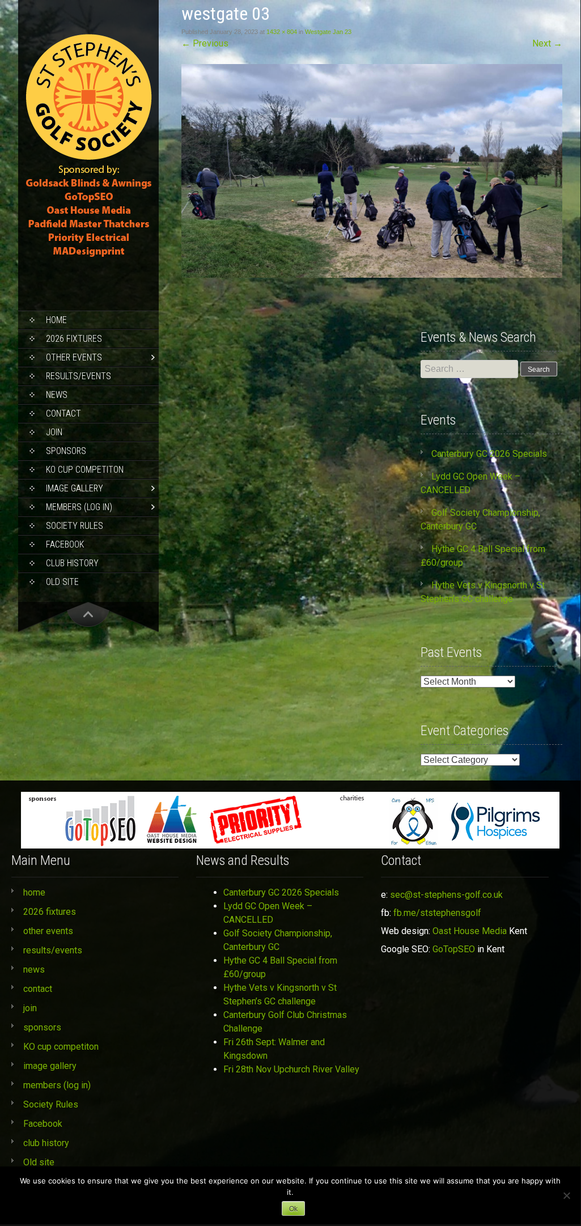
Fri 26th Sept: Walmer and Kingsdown (274, 1049)
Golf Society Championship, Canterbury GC (277, 940)
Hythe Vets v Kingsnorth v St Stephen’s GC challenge (280, 994)
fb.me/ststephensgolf (437, 912)
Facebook (65, 544)
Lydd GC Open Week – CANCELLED (267, 913)
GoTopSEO (453, 949)
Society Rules (74, 525)
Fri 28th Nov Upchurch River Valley (291, 1069)
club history (72, 563)
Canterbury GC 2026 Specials (489, 453)
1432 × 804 (281, 31)
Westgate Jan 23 (328, 31)
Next (547, 43)
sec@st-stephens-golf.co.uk (446, 894)
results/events (78, 376)
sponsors (66, 451)
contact (63, 413)
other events (74, 357)
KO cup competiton (85, 469)
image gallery (74, 488)
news (56, 394)
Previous (204, 43)
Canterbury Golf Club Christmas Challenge (285, 1021)
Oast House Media (469, 931)
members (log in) (79, 507)
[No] (566, 1195)
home (56, 320)
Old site (62, 581)
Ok (293, 1209)
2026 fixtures (74, 338)
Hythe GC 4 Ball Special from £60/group (280, 967)
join (54, 432)
